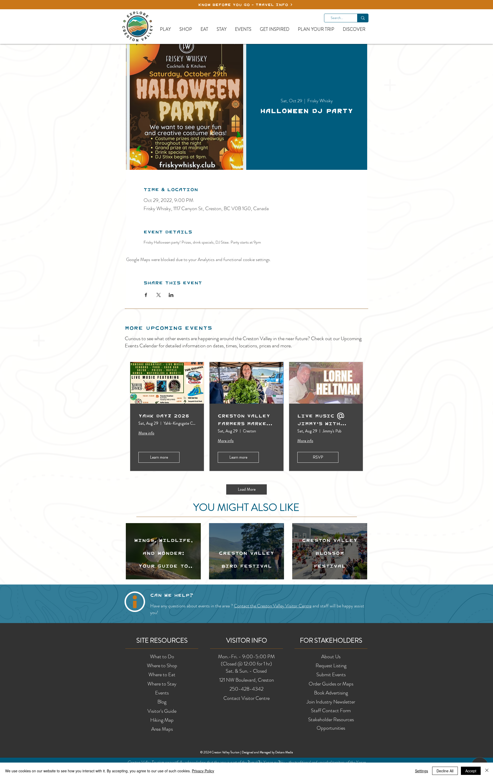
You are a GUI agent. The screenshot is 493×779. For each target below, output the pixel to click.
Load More (246, 489)
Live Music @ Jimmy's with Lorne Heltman (321, 419)
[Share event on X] (158, 295)
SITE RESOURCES (162, 640)
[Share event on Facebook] (146, 295)
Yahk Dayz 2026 (163, 416)
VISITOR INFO (246, 640)
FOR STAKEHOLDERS (331, 640)
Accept (470, 770)
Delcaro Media (284, 752)
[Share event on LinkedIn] (171, 295)
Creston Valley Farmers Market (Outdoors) (244, 419)
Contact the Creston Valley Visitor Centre (272, 605)
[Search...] (362, 18)
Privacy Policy (203, 770)
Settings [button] (421, 770)
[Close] (487, 771)
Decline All (445, 770)
